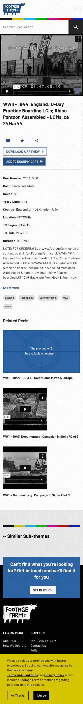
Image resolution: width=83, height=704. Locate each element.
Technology (27, 297)
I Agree (41, 695)
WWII (8, 306)
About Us (9, 640)
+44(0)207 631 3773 (43, 640)
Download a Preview (23, 151)
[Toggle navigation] (77, 9)
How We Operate (14, 645)
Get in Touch (42, 590)
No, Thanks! (17, 695)
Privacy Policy (54, 675)
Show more (11, 287)
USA (65, 297)
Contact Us (38, 645)
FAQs (33, 650)
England (9, 297)
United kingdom (48, 297)
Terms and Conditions (22, 675)
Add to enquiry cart (22, 161)
